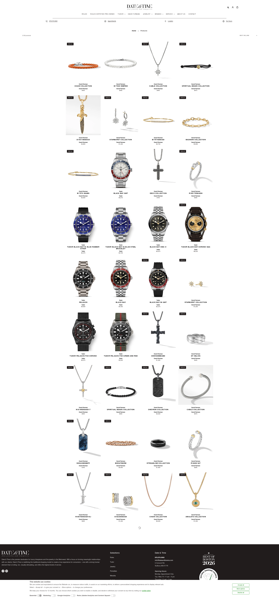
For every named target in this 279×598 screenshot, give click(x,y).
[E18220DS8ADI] (120, 492)
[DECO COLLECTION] (158, 169)
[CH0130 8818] (83, 546)
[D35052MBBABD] (158, 331)
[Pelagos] (83, 278)
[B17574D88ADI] (158, 115)
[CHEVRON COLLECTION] (158, 385)
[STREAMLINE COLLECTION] (158, 439)
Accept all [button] (241, 585)
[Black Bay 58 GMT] (158, 278)
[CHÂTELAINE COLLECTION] (195, 546)
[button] (228, 7)
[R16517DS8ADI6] (195, 169)
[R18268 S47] (195, 439)
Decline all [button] (241, 592)
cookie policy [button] (146, 591)
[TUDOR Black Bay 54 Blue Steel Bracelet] (120, 222)
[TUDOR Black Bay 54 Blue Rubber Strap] (83, 222)
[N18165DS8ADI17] (83, 385)
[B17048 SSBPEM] (120, 62)
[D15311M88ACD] (83, 115)
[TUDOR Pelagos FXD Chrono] (83, 331)
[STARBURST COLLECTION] (120, 115)
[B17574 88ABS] (83, 169)
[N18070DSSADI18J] (83, 492)
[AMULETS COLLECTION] (195, 492)
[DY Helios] (195, 331)
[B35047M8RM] (120, 439)
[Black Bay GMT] (120, 169)
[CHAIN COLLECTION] (83, 62)
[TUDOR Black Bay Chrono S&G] (195, 222)
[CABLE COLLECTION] (158, 62)
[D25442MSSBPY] (83, 439)
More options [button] (241, 589)
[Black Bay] (120, 278)
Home (134, 31)
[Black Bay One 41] (158, 222)
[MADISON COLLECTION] (195, 115)
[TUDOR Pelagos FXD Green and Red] (120, 331)
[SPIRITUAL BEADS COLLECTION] (195, 62)
